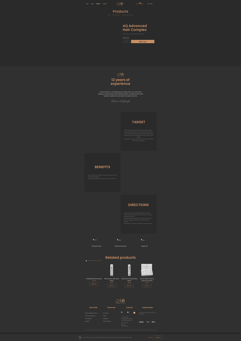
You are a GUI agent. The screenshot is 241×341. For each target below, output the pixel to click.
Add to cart (142, 41)
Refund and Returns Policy (91, 313)
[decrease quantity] (124, 41)
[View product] (100, 265)
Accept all (158, 337)
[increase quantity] (129, 41)
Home (109, 15)
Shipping (87, 321)
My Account (105, 313)
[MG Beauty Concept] (120, 4)
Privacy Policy (88, 318)
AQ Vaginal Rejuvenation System (94, 278)
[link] (122, 312)
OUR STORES (150, 3)
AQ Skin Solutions (116, 15)
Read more (151, 337)
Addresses (105, 318)
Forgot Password (107, 321)
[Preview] (100, 267)
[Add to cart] (100, 262)
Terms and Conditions (90, 315)
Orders (104, 315)
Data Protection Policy (126, 337)
